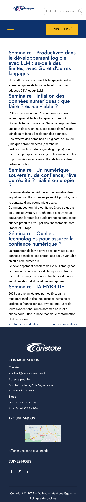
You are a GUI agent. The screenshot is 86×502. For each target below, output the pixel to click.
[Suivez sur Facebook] (12, 471)
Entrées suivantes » (64, 324)
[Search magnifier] (80, 11)
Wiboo (42, 493)
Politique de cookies (43, 498)
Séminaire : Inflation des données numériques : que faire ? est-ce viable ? (39, 101)
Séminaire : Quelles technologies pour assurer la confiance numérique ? (41, 239)
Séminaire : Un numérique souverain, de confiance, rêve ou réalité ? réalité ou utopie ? (42, 177)
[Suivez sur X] (20, 471)
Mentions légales (62, 493)
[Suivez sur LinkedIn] (28, 471)
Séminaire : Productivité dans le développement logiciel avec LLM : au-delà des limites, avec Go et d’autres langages (42, 63)
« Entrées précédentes (23, 324)
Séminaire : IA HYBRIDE (36, 286)
